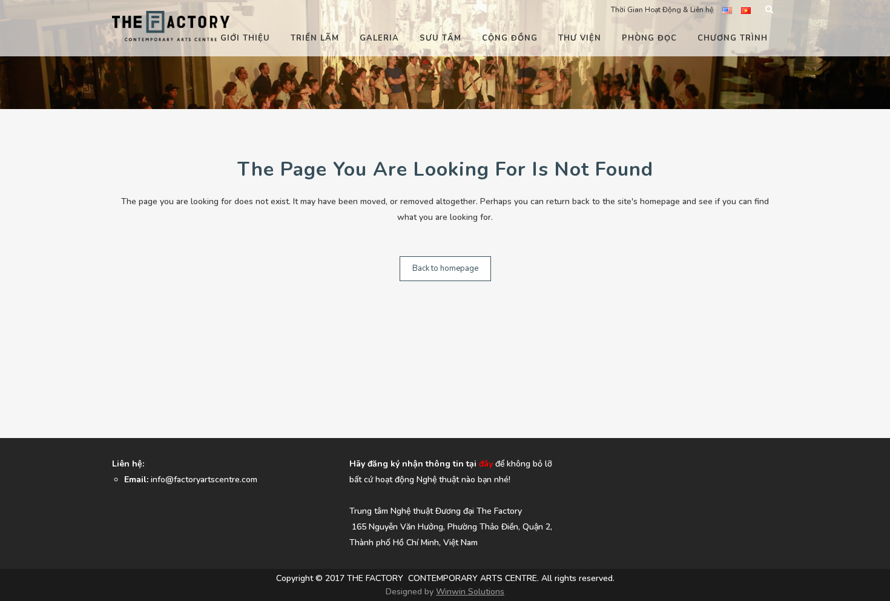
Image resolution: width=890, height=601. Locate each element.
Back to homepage (445, 268)
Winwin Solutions (470, 591)
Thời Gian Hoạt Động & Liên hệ (662, 10)
